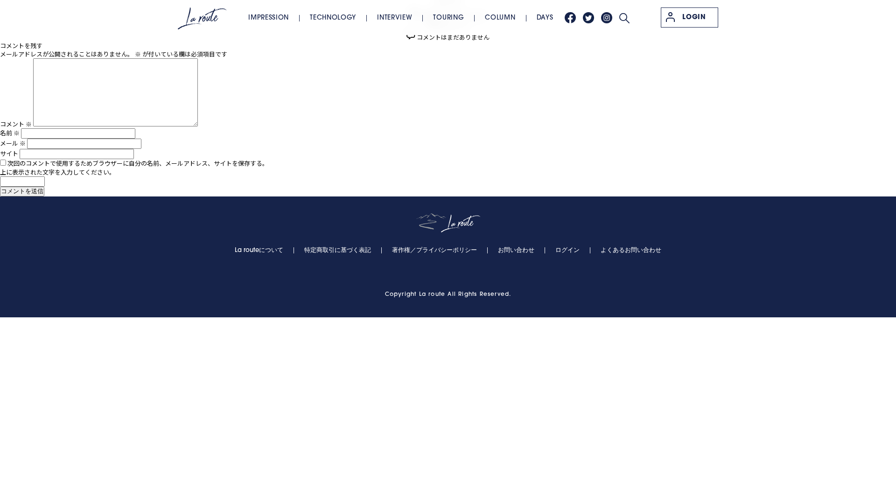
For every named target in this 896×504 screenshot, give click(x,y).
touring (448, 17)
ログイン (567, 250)
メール (13, 143)
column (500, 17)
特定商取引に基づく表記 (337, 250)
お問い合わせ (516, 250)
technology (333, 17)
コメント (16, 123)
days (545, 17)
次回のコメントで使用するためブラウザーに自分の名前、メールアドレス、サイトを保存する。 (137, 163)
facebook (570, 17)
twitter (588, 17)
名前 (10, 132)
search (624, 18)
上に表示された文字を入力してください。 (57, 172)
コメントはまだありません (453, 37)
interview (394, 17)
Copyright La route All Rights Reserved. (448, 294)
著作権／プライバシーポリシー (434, 250)
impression (268, 17)
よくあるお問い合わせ (631, 250)
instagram (606, 17)
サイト (9, 153)
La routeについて (259, 250)
